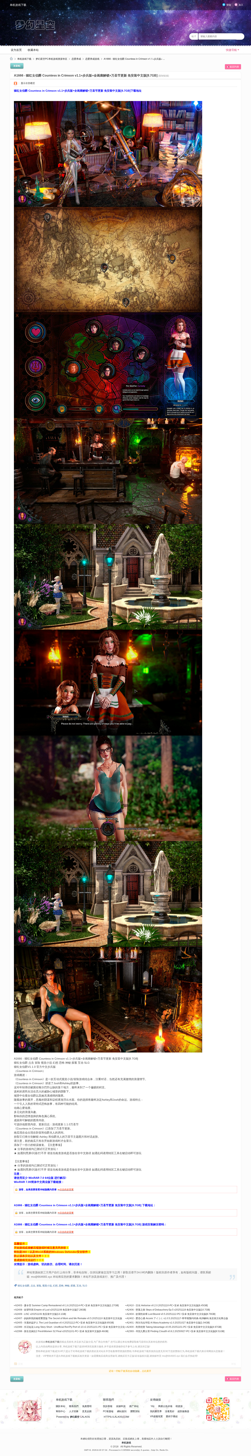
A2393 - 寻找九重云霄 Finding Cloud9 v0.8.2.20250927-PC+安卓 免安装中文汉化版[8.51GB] (175, 1331)
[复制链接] (163, 75)
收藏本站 (33, 49)
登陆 (228, 5)
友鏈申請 (121, 1406)
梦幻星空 (74, 1416)
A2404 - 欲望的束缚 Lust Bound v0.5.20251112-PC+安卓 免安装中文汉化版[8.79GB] (171, 1314)
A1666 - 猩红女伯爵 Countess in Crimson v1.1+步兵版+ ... (134, 58)
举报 (233, 1364)
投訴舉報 (107, 1406)
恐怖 (61, 1285)
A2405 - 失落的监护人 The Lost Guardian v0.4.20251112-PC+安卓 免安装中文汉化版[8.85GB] (64, 1322)
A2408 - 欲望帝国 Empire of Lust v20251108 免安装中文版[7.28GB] (50, 1309)
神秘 (67, 1285)
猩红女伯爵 (23, 1285)
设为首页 (16, 49)
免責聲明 (87, 1406)
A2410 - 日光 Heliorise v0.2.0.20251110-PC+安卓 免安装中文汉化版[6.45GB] (167, 1305)
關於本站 (60, 1406)
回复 (20, 1364)
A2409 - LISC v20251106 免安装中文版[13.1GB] (40, 1314)
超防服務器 (183, 1411)
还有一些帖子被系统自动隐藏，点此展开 (130, 1371)
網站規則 (121, 1411)
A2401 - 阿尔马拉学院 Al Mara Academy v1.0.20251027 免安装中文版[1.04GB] (168, 1322)
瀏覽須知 (135, 1411)
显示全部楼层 (28, 83)
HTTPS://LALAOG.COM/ (116, 1416)
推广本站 (134, 1406)
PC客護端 (108, 1411)
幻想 (55, 1285)
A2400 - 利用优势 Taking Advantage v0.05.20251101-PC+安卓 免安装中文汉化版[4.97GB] (174, 1327)
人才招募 (73, 1411)
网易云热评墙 (165, 1406)
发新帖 (16, 65)
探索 (73, 1285)
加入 (240, 5)
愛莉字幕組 (172, 1416)
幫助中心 (60, 1411)
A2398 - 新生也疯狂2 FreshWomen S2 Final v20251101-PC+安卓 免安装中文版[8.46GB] (61, 1331)
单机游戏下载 (18, 4)
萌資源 (179, 1406)
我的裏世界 (156, 1411)
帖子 (194, 36)
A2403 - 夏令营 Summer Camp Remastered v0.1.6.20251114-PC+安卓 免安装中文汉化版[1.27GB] (67, 1305)
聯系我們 (73, 1406)
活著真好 (169, 1411)
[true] (240, 36)
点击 (33, 1285)
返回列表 (234, 66)
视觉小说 (47, 1285)
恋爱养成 (76, 58)
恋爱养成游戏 (92, 58)
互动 (78, 1285)
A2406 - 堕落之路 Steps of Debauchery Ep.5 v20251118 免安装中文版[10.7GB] (168, 1309)
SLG (84, 1285)
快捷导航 (231, 49)
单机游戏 (126, 1442)
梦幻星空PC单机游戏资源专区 (51, 58)
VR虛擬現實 (156, 1416)
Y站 (152, 1406)
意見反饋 (87, 1411)
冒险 (38, 1285)
